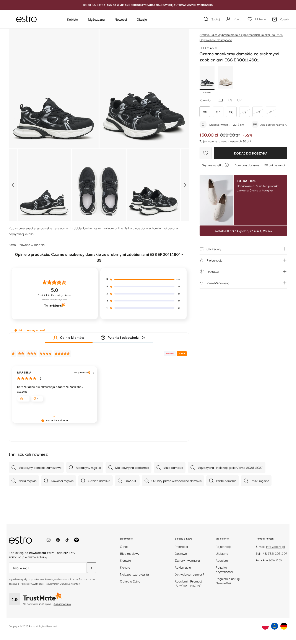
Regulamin (223, 560)
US (230, 99)
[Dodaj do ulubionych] (206, 153)
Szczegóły (214, 248)
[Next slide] (185, 185)
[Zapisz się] (91, 568)
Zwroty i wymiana (187, 560)
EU (221, 99)
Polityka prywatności (224, 569)
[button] (15, 330)
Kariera (125, 567)
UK (239, 99)
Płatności (181, 546)
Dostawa (213, 271)
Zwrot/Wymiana (218, 282)
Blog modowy (129, 553)
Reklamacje (183, 567)
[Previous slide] (13, 185)
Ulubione (222, 553)
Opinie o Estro (130, 581)
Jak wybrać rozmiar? (189, 574)
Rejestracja (223, 546)
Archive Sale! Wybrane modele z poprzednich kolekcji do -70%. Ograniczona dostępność (241, 37)
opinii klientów (54, 295)
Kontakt (125, 560)
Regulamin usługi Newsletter (228, 580)
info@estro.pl (275, 546)
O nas (124, 546)
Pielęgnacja (215, 260)
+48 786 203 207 (274, 553)
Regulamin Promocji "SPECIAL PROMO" (189, 583)
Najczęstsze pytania (134, 574)
